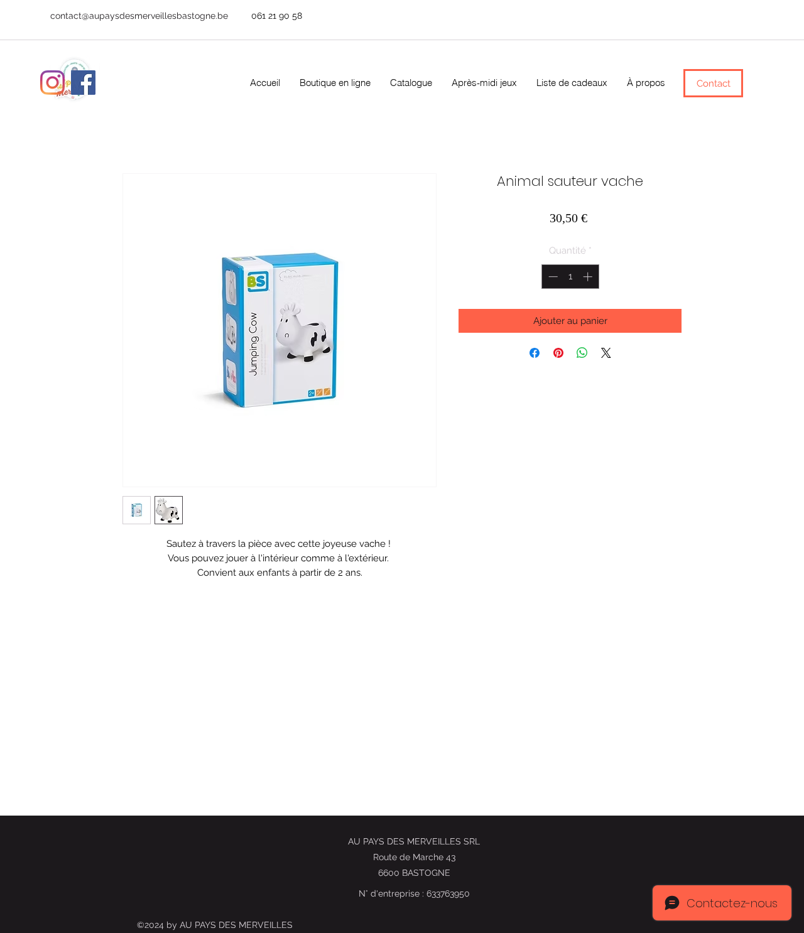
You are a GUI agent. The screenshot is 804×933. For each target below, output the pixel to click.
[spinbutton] (570, 276)
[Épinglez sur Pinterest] (558, 352)
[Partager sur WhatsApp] (582, 352)
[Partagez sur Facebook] (534, 352)
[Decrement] (551, 276)
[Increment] (588, 276)
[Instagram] (52, 82)
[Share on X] (606, 352)
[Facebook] (83, 82)
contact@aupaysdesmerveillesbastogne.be (139, 16)
